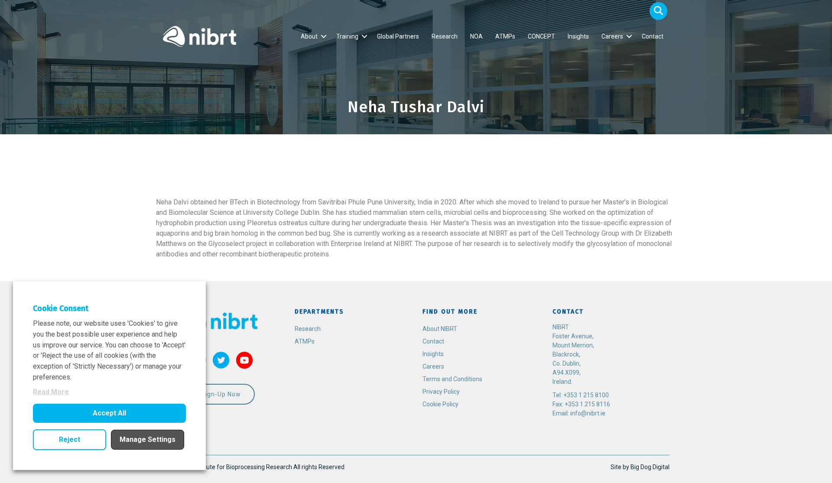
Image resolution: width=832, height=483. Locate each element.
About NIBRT (439, 328)
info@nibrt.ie (587, 413)
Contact (652, 36)
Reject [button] (69, 439)
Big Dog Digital (650, 467)
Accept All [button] (109, 413)
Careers (612, 36)
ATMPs (505, 36)
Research (445, 36)
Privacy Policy (441, 391)
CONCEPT (541, 36)
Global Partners (398, 36)
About (309, 36)
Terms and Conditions (452, 379)
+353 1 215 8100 (586, 395)
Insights (578, 36)
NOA (476, 36)
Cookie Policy (440, 404)
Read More (51, 392)
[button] (658, 11)
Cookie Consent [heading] (60, 308)
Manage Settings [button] (148, 439)
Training (347, 36)
